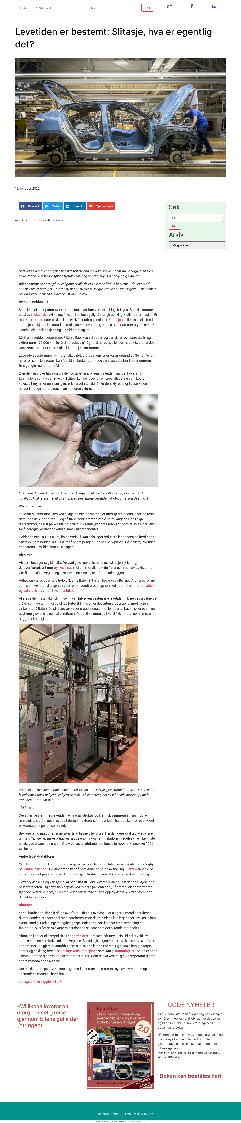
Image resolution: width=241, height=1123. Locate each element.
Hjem (23, 8)
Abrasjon (26, 905)
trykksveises (63, 568)
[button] (30, 206)
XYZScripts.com (137, 1121)
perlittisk (66, 591)
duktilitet (61, 892)
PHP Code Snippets (105, 1121)
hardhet (122, 586)
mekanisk (38, 315)
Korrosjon (115, 320)
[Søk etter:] (113, 8)
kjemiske (44, 325)
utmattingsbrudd (127, 951)
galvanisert (80, 936)
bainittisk (30, 591)
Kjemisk (131, 869)
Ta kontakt (43, 8)
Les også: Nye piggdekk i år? (40, 982)
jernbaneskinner (35, 869)
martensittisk (144, 586)
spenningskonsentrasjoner (77, 951)
